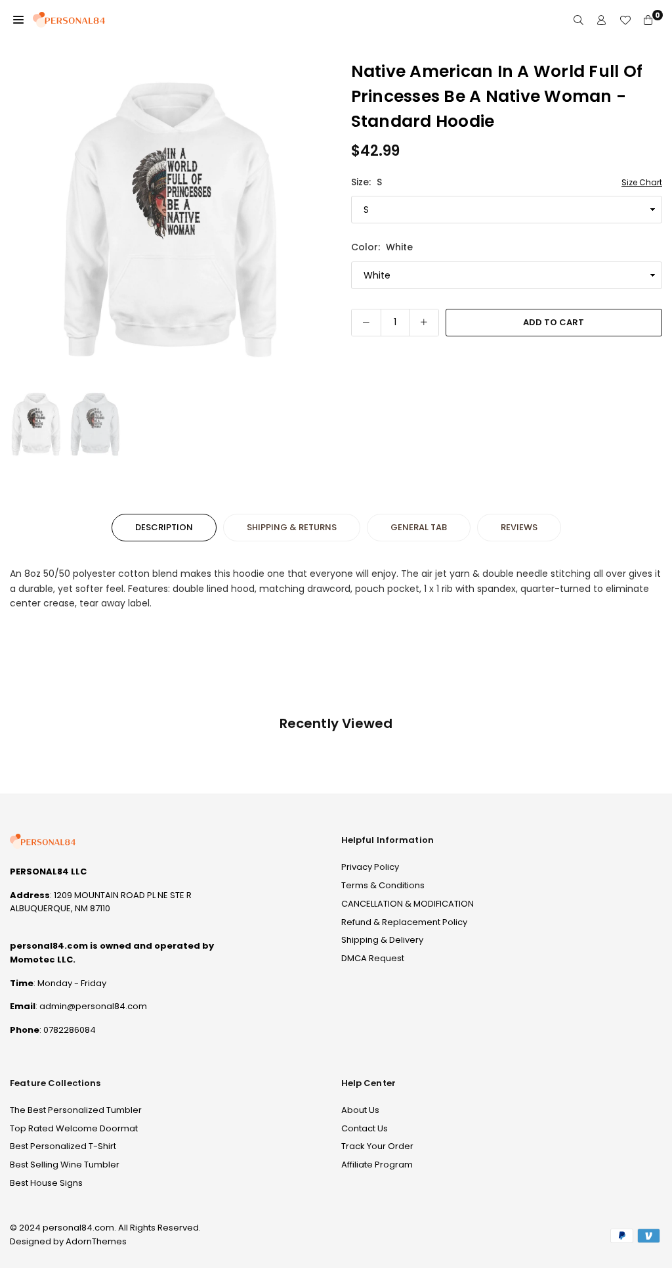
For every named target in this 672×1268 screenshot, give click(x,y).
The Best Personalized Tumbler (76, 1110)
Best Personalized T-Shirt (63, 1146)
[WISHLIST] (625, 20)
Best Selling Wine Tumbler (64, 1164)
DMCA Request (372, 958)
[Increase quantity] (424, 322)
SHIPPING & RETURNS (292, 527)
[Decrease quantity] (366, 322)
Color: (382, 247)
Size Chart (641, 182)
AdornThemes (96, 1241)
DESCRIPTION (164, 527)
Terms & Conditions (383, 885)
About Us (360, 1110)
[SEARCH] (578, 20)
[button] (18, 20)
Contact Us (364, 1128)
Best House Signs (46, 1183)
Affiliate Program (377, 1164)
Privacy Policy (370, 867)
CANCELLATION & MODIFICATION (407, 903)
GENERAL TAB (418, 527)
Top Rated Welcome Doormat (74, 1128)
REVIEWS (519, 527)
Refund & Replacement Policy (404, 922)
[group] (170, 220)
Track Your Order (377, 1146)
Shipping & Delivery (382, 940)
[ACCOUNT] (601, 20)
